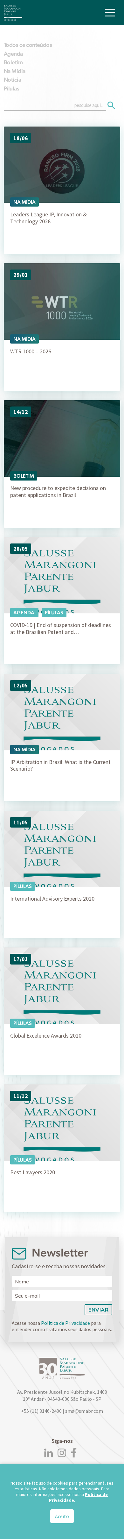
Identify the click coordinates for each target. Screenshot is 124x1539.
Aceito (62, 1516)
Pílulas (11, 88)
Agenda (13, 53)
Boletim (13, 62)
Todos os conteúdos (28, 44)
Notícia (12, 79)
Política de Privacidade (65, 1323)
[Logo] (13, 13)
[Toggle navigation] (110, 12)
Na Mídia (14, 71)
